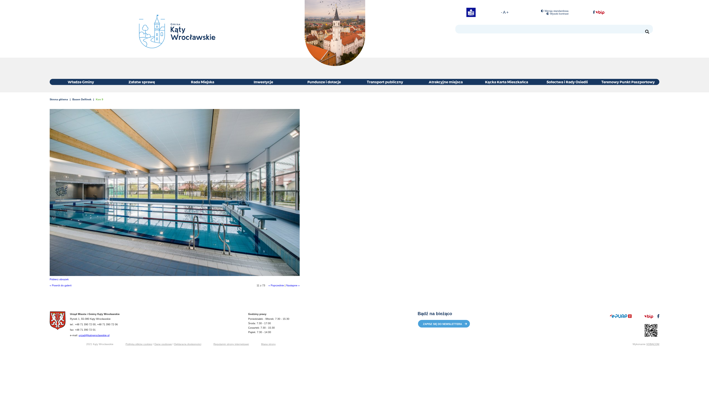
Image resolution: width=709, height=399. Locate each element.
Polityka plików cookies (139, 344)
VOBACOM (652, 344)
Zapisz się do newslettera (442, 324)
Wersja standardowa (556, 11)
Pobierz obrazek (59, 279)
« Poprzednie (276, 285)
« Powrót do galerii (60, 285)
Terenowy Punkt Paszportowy (628, 82)
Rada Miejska (202, 82)
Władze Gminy (81, 82)
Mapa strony (268, 344)
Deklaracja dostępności (187, 344)
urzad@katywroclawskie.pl (94, 335)
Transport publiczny (385, 82)
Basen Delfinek (81, 99)
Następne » (293, 285)
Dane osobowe (163, 344)
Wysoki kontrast (559, 13)
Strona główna (59, 99)
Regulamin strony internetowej (231, 344)
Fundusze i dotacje (324, 82)
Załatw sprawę (142, 82)
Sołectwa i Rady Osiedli (567, 82)
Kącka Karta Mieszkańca (506, 82)
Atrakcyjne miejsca (446, 82)
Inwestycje (263, 82)
